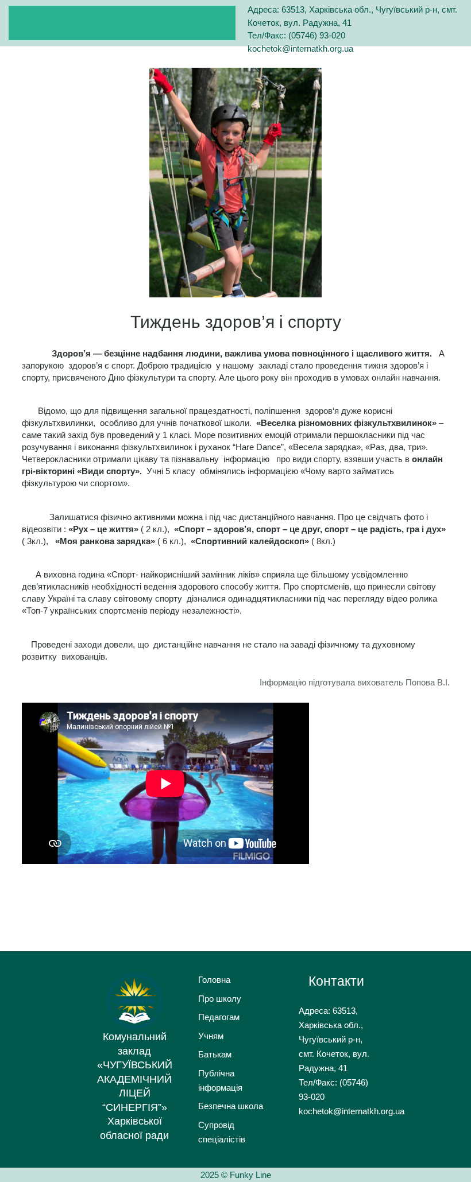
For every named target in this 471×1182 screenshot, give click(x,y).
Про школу (219, 998)
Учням (210, 1036)
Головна (214, 980)
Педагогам (219, 1017)
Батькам (214, 1054)
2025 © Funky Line (235, 1175)
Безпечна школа (230, 1106)
